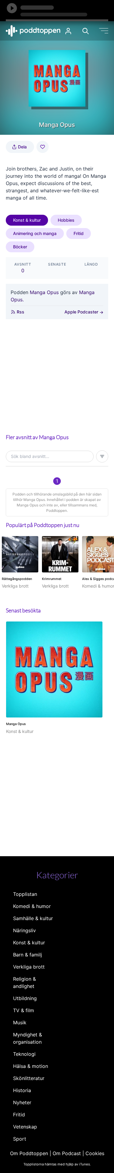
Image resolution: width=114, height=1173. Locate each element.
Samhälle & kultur (33, 918)
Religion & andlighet (24, 982)
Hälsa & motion (30, 1066)
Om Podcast (67, 1153)
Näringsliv (24, 930)
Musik (19, 1022)
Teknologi (24, 1054)
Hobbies (66, 220)
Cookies (94, 1153)
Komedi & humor (32, 906)
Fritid (79, 233)
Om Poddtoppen (29, 1153)
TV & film (23, 1010)
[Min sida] (68, 31)
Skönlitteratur (28, 1078)
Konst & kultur (27, 220)
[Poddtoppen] (33, 31)
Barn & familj (27, 955)
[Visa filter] (102, 456)
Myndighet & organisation (27, 1038)
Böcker (20, 246)
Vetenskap (25, 1127)
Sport (19, 1139)
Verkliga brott (29, 967)
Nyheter (22, 1102)
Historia (22, 1090)
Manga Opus (44, 292)
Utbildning (25, 998)
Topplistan (25, 894)
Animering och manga (35, 233)
